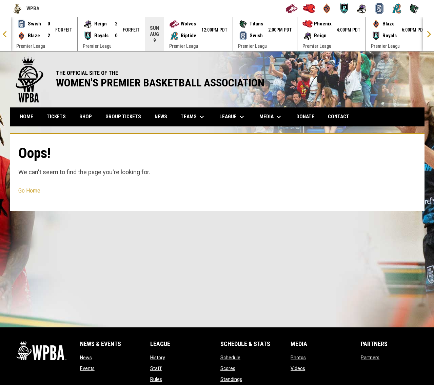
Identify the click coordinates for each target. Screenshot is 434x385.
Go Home (29, 190)
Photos (298, 357)
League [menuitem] (232, 117)
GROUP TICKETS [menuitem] (125, 116)
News (86, 357)
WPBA (26, 9)
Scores (227, 368)
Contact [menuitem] (338, 117)
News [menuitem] (161, 117)
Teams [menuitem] (193, 117)
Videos (298, 368)
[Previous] (5, 34)
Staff (156, 368)
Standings (231, 379)
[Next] (428, 34)
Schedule (230, 357)
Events (87, 368)
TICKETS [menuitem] (56, 117)
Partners (370, 357)
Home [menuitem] (26, 117)
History (157, 357)
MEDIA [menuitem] (271, 117)
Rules (156, 379)
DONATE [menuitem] (307, 116)
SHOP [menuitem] (88, 116)
